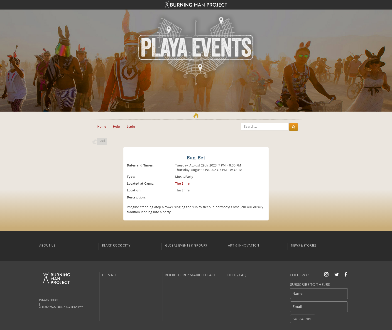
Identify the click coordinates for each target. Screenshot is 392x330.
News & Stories (303, 245)
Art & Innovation (243, 245)
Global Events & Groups (186, 245)
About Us (47, 245)
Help (116, 126)
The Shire (182, 183)
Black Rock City (116, 245)
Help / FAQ (236, 275)
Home (101, 126)
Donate (109, 275)
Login (131, 126)
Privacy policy (49, 299)
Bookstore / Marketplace (190, 275)
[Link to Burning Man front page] (196, 4)
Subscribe (303, 319)
